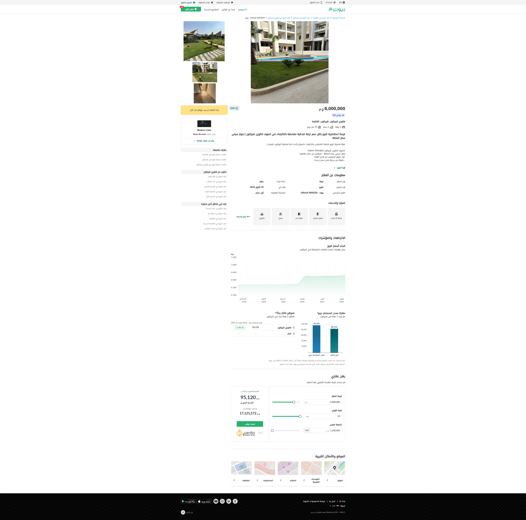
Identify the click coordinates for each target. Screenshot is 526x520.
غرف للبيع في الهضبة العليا (215, 192)
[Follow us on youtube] (215, 503)
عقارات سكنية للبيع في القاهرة (214, 154)
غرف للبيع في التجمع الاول (216, 197)
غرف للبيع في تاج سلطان (216, 181)
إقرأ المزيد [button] (341, 167)
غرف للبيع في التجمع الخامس (215, 187)
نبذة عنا (342, 501)
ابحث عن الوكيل (228, 9)
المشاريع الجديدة (211, 9)
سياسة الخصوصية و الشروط (314, 501)
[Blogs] (243, 10)
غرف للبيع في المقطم (217, 219)
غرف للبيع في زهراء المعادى (215, 229)
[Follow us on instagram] (222, 503)
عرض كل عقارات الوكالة (205, 140)
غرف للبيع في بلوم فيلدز (217, 176)
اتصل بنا (332, 501)
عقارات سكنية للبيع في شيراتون (214, 160)
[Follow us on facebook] (235, 503)
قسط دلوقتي (250, 424)
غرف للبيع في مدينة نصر (217, 213)
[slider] (293, 402)
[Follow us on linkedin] (228, 503)
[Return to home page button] (336, 9)
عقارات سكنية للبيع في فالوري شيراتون (211, 165)
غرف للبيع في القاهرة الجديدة (214, 224)
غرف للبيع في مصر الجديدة (216, 208)
